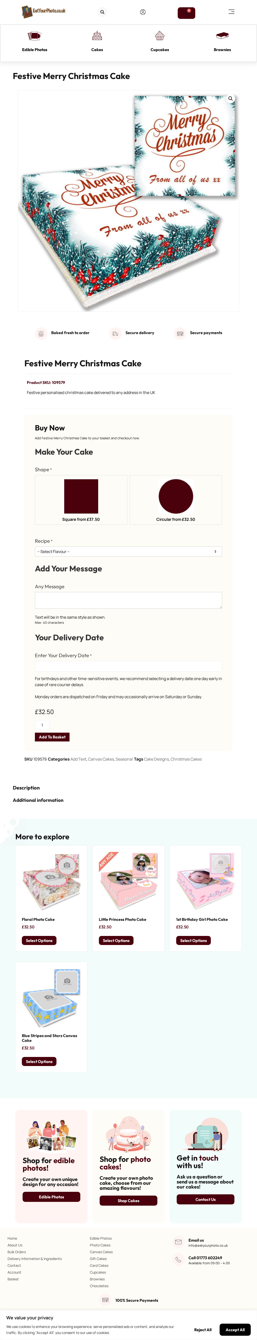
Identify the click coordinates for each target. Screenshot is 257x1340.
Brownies (222, 49)
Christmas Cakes (186, 759)
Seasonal (124, 759)
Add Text (78, 759)
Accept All (235, 1329)
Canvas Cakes (101, 759)
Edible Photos (34, 49)
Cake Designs (156, 759)
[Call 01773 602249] (178, 1259)
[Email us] (178, 1242)
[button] (102, 12)
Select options (39, 940)
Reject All (203, 1329)
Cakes (97, 49)
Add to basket (52, 736)
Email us (196, 1240)
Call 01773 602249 (205, 1257)
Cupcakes (160, 49)
